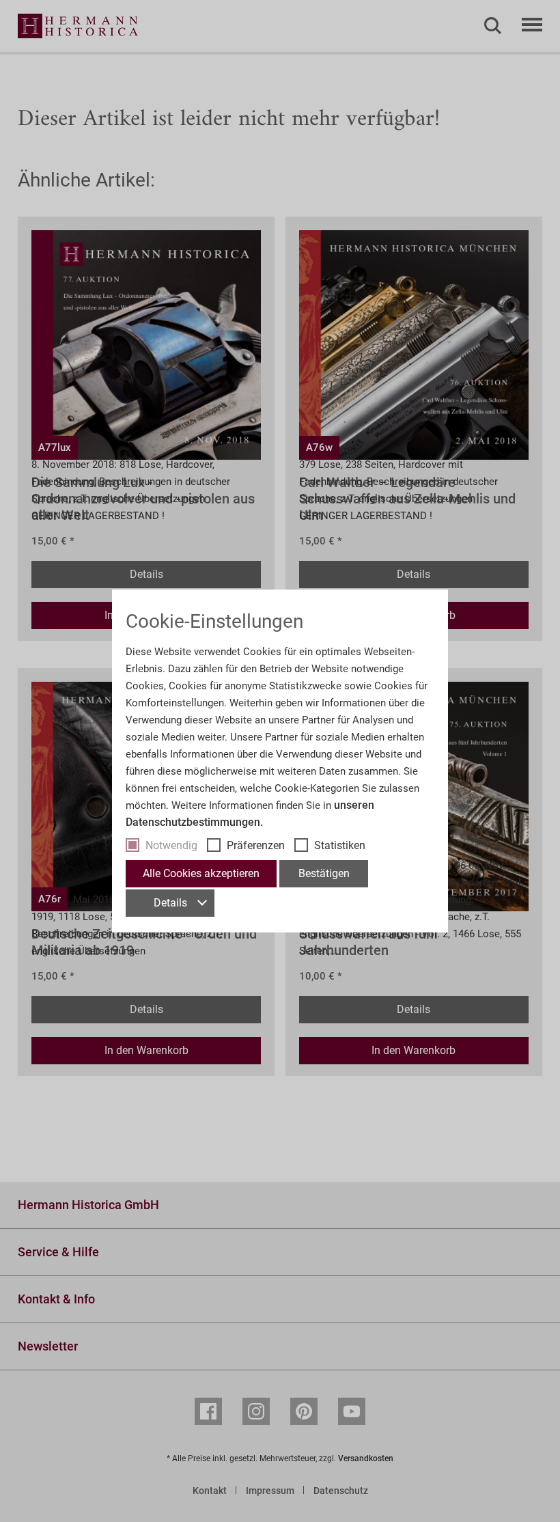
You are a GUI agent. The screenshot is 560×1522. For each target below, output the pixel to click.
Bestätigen (324, 873)
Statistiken (339, 845)
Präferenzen (256, 845)
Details (170, 902)
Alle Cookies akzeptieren (201, 873)
